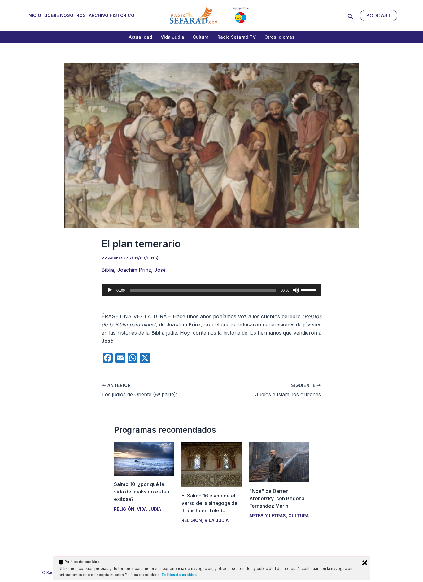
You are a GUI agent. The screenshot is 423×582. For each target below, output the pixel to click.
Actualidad (140, 37)
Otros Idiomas (279, 37)
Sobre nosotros (65, 15)
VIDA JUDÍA (149, 509)
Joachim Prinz (134, 270)
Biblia (108, 270)
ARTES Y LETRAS (267, 515)
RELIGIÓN (124, 509)
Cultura (201, 37)
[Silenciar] (296, 290)
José (160, 270)
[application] (211, 290)
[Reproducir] (110, 290)
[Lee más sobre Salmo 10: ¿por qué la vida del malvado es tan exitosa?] (144, 458)
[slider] (309, 289)
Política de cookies (180, 574)
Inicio (34, 15)
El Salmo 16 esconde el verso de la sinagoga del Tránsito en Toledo (210, 503)
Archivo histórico (111, 15)
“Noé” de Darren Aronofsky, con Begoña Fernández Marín (276, 498)
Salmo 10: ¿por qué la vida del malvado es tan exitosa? (141, 491)
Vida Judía (172, 37)
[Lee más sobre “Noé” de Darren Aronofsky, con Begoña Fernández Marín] (279, 462)
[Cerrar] (364, 562)
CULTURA (298, 515)
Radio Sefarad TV (236, 37)
